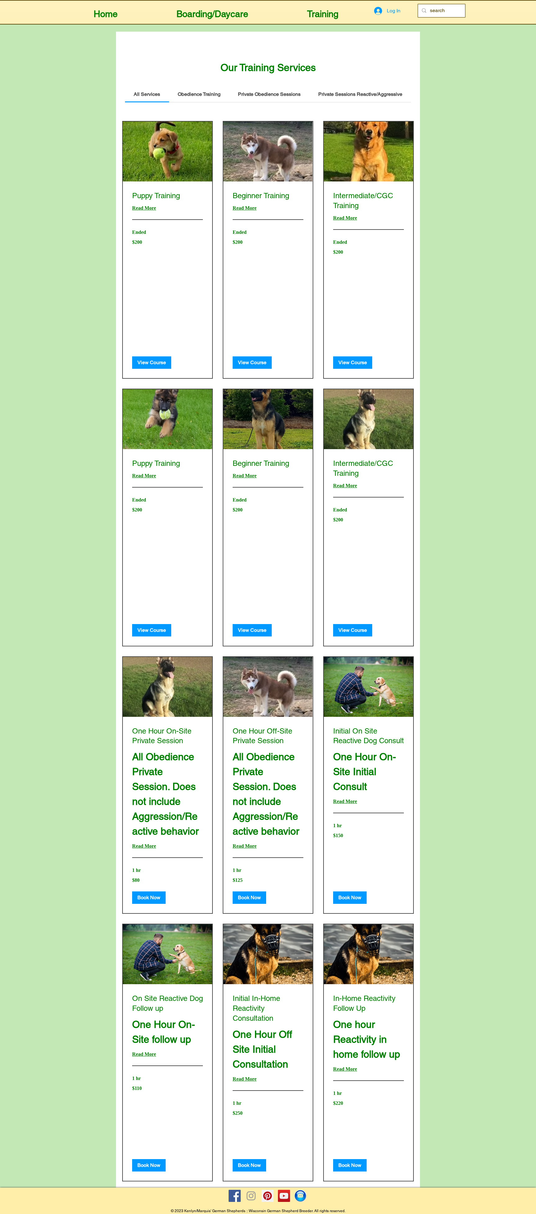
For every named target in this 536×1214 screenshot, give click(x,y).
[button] (212, 11)
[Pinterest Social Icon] (267, 1196)
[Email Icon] (300, 1196)
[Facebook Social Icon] (235, 1196)
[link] (147, 94)
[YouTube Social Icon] (284, 1196)
